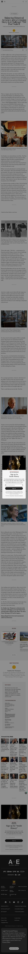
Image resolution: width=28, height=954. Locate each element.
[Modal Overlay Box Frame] (14, 477)
